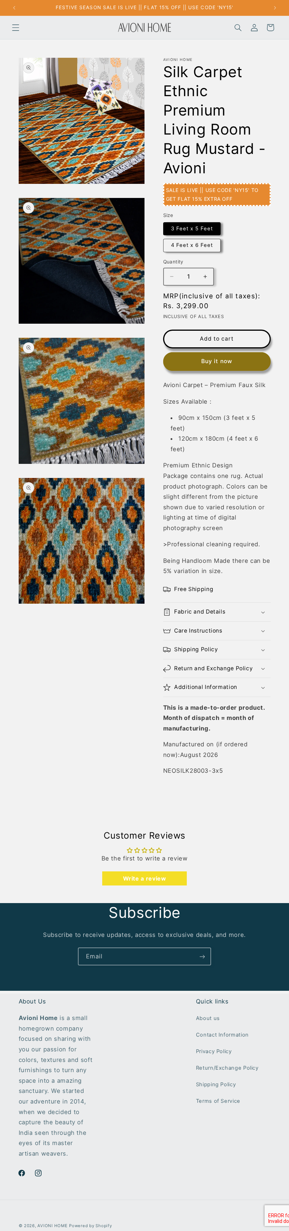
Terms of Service (218, 1101)
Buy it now (216, 361)
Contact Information (222, 1035)
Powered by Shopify (90, 1225)
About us (208, 1018)
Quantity (173, 262)
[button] (15, 27)
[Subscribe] (202, 956)
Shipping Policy (216, 1084)
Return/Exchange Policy (227, 1068)
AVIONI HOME (52, 1225)
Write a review (144, 878)
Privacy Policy (214, 1051)
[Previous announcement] (14, 7)
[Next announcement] (275, 7)
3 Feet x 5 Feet (192, 228)
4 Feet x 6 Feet (192, 245)
